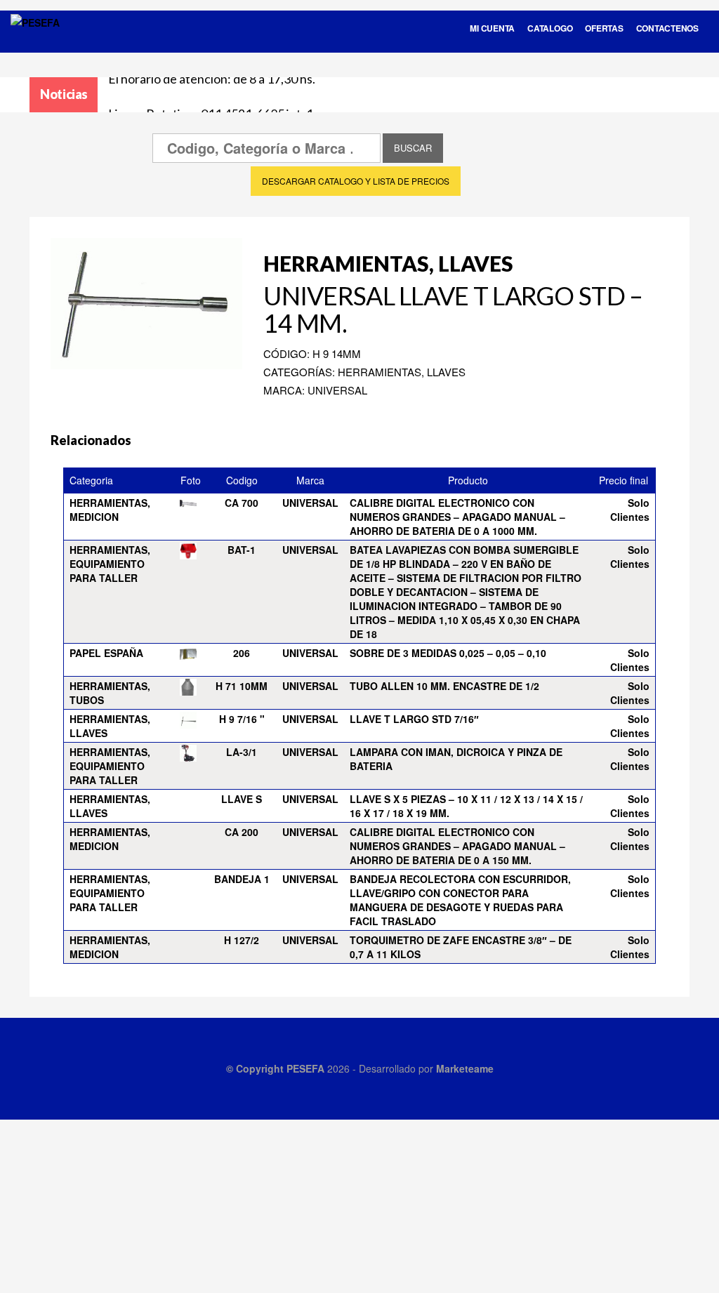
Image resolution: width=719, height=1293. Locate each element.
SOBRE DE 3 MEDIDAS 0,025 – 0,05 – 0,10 (448, 653)
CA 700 (241, 503)
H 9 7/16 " (242, 719)
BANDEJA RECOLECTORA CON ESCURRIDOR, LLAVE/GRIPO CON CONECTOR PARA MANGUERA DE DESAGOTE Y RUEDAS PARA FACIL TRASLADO (460, 900)
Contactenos (667, 28)
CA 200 (241, 832)
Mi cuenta (492, 28)
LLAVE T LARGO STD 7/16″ (414, 719)
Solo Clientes (629, 510)
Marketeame (465, 1068)
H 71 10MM (242, 686)
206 (241, 653)
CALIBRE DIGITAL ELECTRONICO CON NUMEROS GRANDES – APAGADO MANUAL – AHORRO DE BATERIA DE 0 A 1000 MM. (457, 517)
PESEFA (305, 1068)
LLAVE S (241, 799)
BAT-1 (241, 550)
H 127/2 (241, 940)
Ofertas (604, 28)
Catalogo (549, 28)
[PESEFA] (35, 41)
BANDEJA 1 (242, 879)
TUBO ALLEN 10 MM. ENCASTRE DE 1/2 (444, 686)
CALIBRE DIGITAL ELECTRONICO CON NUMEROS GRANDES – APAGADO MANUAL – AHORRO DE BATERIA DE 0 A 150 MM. (457, 846)
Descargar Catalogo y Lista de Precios (355, 181)
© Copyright (256, 1068)
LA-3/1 (241, 752)
